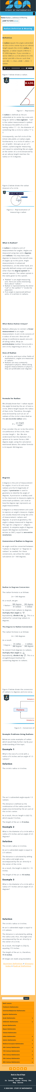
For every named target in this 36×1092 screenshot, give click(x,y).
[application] (18, 68)
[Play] (5, 68)
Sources (20, 1083)
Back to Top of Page (18, 1075)
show (16, 21)
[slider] (30, 68)
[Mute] (27, 68)
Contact (11, 1080)
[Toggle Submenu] (32, 1018)
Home (3, 18)
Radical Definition (22, 966)
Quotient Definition (13, 963)
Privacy (24, 1080)
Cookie (17, 1080)
